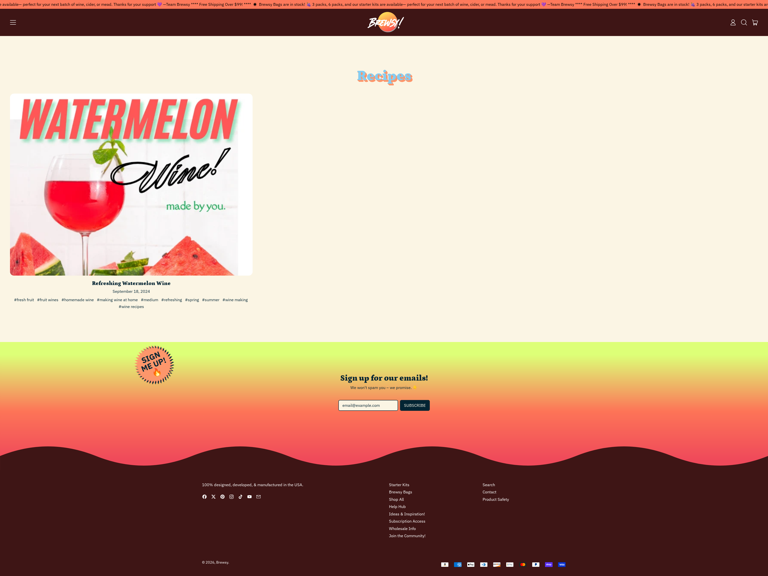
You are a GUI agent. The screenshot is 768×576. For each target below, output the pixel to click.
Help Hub (397, 506)
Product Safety (496, 499)
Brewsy (222, 562)
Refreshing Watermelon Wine (131, 283)
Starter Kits (399, 484)
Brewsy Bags (400, 492)
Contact (489, 492)
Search (489, 484)
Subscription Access (407, 521)
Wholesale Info (402, 528)
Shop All (396, 499)
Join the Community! (407, 535)
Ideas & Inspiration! (407, 514)
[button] (744, 22)
